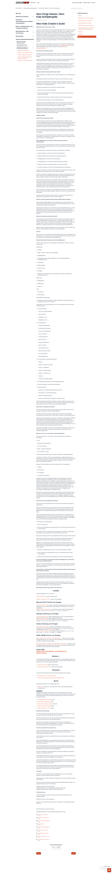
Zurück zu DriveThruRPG (77, 2)
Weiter (73, 853)
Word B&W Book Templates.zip (43, 817)
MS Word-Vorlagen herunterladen (43, 609)
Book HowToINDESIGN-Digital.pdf (43, 820)
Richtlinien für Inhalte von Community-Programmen (49, 8)
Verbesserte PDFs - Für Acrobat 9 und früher (47, 675)
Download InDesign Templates (42, 619)
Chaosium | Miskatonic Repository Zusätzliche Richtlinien (25, 57)
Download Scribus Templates (42, 631)
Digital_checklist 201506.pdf (42, 830)
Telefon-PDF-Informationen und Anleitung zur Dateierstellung (51, 652)
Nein (59, 847)
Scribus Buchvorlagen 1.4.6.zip (44, 708)
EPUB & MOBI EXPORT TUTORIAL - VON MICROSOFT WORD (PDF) (51, 643)
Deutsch (93, 2)
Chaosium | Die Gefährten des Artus (25, 52)
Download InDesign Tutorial (42, 616)
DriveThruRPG (19, 8)
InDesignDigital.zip (40, 823)
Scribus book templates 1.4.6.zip (43, 836)
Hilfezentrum (33, 2)
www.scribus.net (51, 629)
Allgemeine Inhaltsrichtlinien (23, 50)
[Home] (22, 2)
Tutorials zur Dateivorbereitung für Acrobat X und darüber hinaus (51, 677)
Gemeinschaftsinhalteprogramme (30, 8)
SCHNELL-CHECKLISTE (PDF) (43, 599)
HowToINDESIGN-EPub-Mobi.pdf (45, 699)
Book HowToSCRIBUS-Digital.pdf (43, 827)
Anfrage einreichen (87, 2)
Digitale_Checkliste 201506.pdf (44, 706)
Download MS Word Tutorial (42, 605)
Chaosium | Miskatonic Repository (25, 54)
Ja (54, 847)
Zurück (38, 853)
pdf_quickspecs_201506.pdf (42, 814)
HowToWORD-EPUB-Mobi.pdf (44, 701)
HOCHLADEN (41, 686)
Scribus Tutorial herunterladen (42, 626)
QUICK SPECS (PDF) (41, 596)
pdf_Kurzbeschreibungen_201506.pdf (45, 703)
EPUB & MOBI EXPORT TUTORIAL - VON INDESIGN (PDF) (49, 638)
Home (19, 13)
